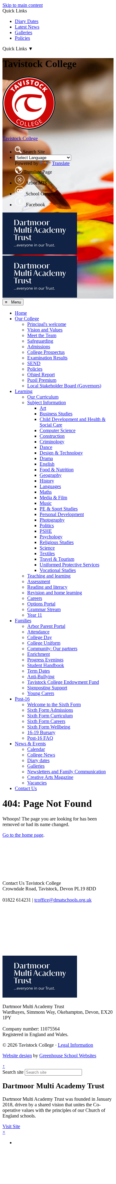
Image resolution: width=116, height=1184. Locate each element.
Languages (50, 486)
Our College (27, 318)
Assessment (38, 581)
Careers (34, 598)
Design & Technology (61, 452)
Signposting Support (47, 687)
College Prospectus (46, 352)
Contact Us (26, 788)
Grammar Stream (44, 609)
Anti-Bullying (40, 676)
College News (41, 754)
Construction (52, 436)
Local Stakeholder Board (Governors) (64, 385)
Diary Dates (26, 21)
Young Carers (40, 693)
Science (47, 548)
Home (21, 313)
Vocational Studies (58, 570)
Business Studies (56, 413)
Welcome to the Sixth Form (54, 704)
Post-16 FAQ (40, 738)
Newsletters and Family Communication (66, 771)
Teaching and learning (49, 575)
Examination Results (47, 357)
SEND (34, 363)
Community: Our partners (52, 648)
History (47, 480)
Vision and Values (44, 329)
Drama (46, 458)
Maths (46, 492)
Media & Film (53, 497)
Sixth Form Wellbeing (48, 726)
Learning (23, 391)
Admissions (38, 346)
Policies (22, 38)
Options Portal (41, 603)
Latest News (27, 27)
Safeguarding (40, 341)
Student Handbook (45, 665)
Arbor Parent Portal (46, 626)
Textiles (47, 553)
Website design (17, 1055)
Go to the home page (22, 835)
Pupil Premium (41, 380)
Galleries (23, 32)
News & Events (30, 743)
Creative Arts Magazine (50, 777)
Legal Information (75, 1045)
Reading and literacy (47, 587)
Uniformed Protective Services (69, 564)
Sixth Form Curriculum (50, 715)
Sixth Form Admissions (50, 710)
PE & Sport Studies (59, 508)
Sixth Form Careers (46, 721)
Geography (51, 475)
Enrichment (38, 654)
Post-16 (22, 699)
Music (46, 503)
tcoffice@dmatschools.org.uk (63, 900)
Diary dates (38, 760)
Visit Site (11, 1126)
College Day (39, 637)
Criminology (52, 441)
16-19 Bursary (41, 732)
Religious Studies (57, 542)
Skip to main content (22, 5)
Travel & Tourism (57, 559)
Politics (47, 525)
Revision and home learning (54, 592)
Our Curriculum (42, 397)
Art (43, 408)
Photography (52, 520)
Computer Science (57, 430)
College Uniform (43, 643)
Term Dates (38, 671)
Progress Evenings (45, 659)
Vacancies (37, 782)
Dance (46, 447)
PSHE (46, 531)
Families (23, 620)
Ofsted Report (41, 374)
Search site (13, 1072)
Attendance (38, 631)
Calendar (36, 749)
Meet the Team (41, 335)
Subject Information (46, 402)
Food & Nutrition (57, 469)
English (47, 464)
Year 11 (34, 615)
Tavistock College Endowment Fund (63, 682)
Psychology (51, 536)
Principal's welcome (46, 324)
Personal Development (62, 514)
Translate (61, 163)
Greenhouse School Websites (67, 1055)
